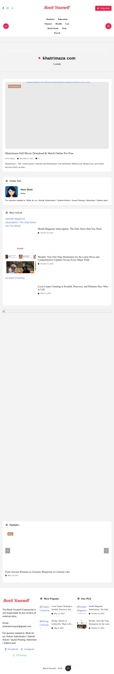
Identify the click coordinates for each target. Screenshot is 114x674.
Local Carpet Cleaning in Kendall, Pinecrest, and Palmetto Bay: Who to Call (63, 609)
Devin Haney (10, 158)
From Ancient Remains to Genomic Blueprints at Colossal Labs (37, 571)
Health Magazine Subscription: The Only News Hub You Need (69, 228)
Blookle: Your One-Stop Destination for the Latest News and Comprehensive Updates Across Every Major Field (68, 258)
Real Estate (53, 28)
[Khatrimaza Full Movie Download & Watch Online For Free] (57, 115)
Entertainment (14, 86)
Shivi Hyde (27, 189)
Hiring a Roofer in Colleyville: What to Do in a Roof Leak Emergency (63, 624)
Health (58, 24)
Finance (48, 24)
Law (67, 24)
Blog (10, 534)
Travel (57, 33)
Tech (64, 28)
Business (50, 19)
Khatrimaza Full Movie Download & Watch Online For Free (39, 153)
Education (63, 19)
